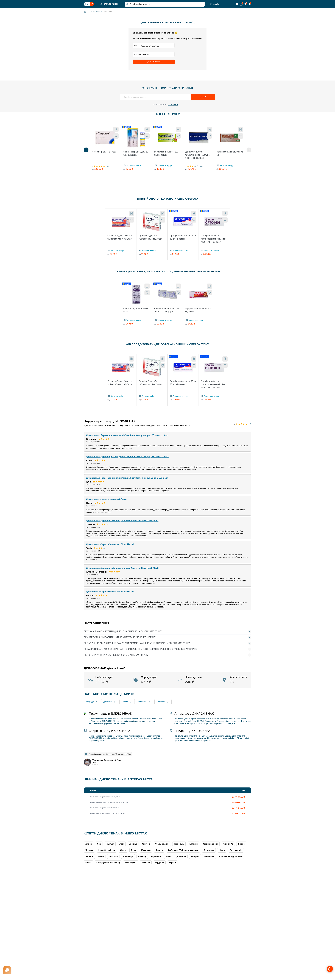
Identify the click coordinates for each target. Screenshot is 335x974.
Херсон (172, 863)
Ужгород (195, 856)
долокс (125, 702)
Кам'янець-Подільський (230, 856)
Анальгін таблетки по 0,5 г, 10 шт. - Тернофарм (166, 310)
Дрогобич (181, 856)
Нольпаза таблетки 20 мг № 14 (229, 153)
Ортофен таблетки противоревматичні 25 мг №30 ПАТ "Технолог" (213, 239)
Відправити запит (153, 62)
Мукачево (156, 856)
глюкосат (161, 702)
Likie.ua (208, 736)
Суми (121, 844)
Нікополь (113, 856)
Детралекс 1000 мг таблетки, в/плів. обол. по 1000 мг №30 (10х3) (197, 155)
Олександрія (236, 850)
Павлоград (208, 850)
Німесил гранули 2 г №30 (104, 152)
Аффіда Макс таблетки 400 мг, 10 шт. (198, 310)
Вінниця (133, 844)
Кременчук (128, 856)
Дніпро (241, 844)
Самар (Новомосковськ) (108, 863)
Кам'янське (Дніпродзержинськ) (183, 850)
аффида (90, 702)
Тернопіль (179, 844)
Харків (88, 844)
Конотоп (146, 844)
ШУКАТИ (203, 97)
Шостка (159, 850)
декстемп (107, 702)
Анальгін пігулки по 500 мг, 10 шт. (136, 310)
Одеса (88, 863)
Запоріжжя (209, 856)
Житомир (193, 844)
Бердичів (159, 863)
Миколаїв (145, 850)
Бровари (145, 863)
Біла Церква (130, 863)
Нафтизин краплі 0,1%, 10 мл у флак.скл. (135, 153)
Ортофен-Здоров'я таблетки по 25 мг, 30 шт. (150, 237)
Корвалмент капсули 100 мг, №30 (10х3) (166, 153)
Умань (169, 856)
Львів (101, 856)
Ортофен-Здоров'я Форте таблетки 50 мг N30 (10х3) (119, 237)
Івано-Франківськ (106, 850)
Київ (99, 844)
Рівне (133, 850)
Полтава (110, 844)
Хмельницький (162, 844)
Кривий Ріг (228, 844)
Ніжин (222, 850)
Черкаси (89, 850)
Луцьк (123, 850)
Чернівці (142, 856)
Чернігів (89, 856)
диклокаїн (142, 702)
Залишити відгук (133, 165)
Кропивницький (210, 844)
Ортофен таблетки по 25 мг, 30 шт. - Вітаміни (183, 237)
